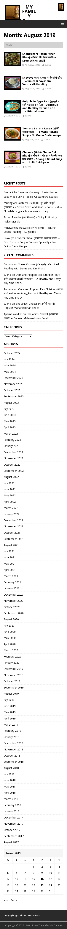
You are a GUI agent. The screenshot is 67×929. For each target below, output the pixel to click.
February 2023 (12, 440)
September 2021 (14, 539)
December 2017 (13, 817)
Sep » (14, 900)
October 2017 (12, 830)
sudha (48, 64)
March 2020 (11, 650)
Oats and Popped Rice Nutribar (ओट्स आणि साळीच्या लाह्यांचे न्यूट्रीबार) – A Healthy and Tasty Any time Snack (32, 279)
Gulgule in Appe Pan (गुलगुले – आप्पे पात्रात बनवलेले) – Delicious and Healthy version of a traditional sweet (40, 106)
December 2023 (13, 378)
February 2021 (12, 582)
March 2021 (11, 576)
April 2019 (10, 718)
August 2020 (11, 619)
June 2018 (10, 780)
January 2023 (11, 446)
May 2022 (10, 495)
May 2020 (10, 638)
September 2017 (14, 836)
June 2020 (10, 631)
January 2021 (11, 588)
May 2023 (10, 421)
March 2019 (11, 724)
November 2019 (13, 675)
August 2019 (11, 693)
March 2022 (11, 508)
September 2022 (14, 470)
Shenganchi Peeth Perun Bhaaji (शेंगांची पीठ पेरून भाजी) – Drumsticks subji (39, 57)
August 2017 (11, 842)
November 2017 (13, 823)
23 (42, 885)
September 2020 (14, 613)
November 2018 (13, 749)
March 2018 (11, 799)
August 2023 (11, 402)
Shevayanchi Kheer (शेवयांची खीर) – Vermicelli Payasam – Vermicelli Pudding (42, 81)
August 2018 (11, 768)
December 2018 (13, 743)
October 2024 (12, 353)
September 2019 (14, 687)
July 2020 (9, 625)
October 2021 (12, 532)
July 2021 (9, 551)
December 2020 (13, 594)
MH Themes (56, 925)
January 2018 (11, 811)
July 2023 (9, 409)
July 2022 (9, 483)
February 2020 (12, 656)
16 (42, 879)
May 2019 (10, 712)
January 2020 (11, 662)
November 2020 (13, 600)
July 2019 (9, 699)
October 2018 (12, 755)
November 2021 (13, 526)
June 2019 (10, 706)
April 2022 (10, 501)
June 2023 (10, 415)
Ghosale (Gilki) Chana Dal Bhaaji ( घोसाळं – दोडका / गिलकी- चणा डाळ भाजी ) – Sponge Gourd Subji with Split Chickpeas (42, 157)
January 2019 (11, 737)
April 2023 (10, 427)
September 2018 (14, 761)
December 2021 (13, 520)
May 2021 (10, 563)
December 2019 (13, 669)
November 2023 (13, 384)
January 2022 (11, 514)
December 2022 (13, 452)
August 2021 (11, 545)
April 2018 (10, 792)
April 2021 (10, 569)
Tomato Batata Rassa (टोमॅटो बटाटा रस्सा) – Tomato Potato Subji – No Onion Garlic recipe (41, 132)
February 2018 (12, 805)
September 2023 (14, 396)
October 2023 (12, 390)
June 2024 (10, 365)
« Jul (6, 900)
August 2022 (11, 477)
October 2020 (12, 607)
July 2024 (9, 359)
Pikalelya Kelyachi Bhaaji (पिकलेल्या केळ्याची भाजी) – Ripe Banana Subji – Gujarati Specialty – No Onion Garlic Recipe (32, 242)
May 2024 (10, 371)
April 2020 (10, 644)
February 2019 (12, 730)
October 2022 (12, 464)
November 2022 (13, 458)
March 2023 (11, 433)
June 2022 (10, 489)
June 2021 (10, 557)
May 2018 (10, 786)
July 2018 (9, 774)
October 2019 (12, 681)
